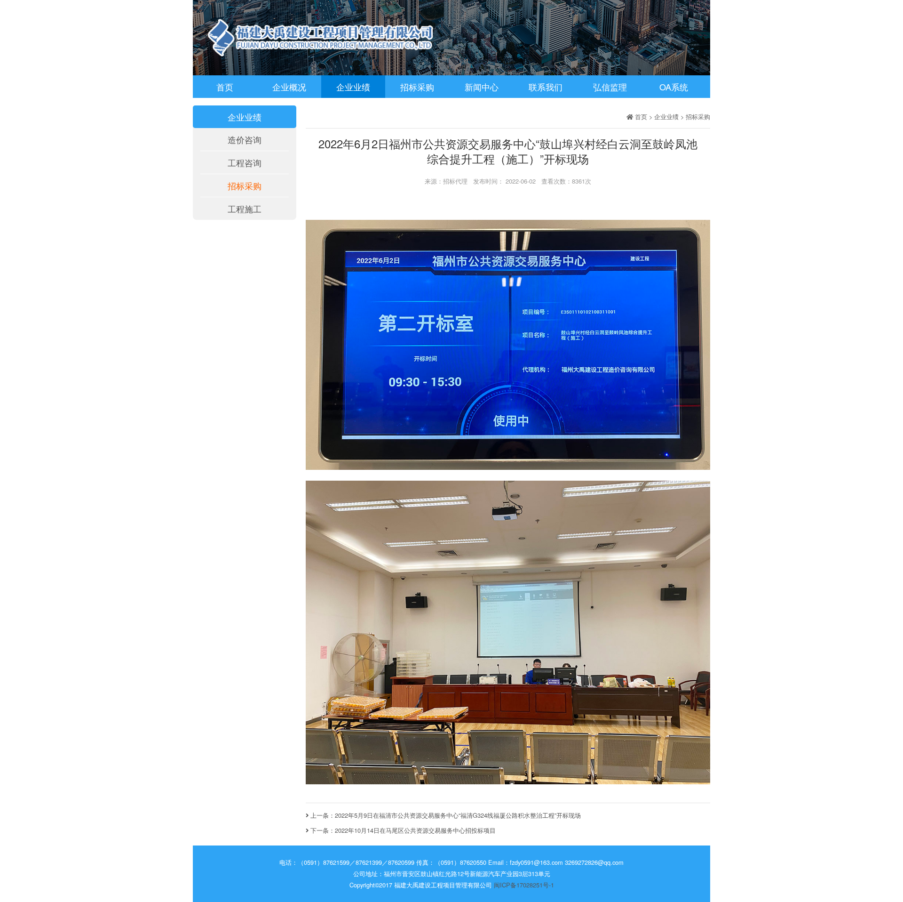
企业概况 (289, 87)
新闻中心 (482, 87)
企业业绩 (353, 87)
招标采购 (417, 87)
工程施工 (244, 208)
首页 (224, 87)
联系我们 (545, 87)
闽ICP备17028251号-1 (524, 884)
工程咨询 (244, 162)
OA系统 (673, 87)
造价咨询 (244, 139)
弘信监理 (610, 87)
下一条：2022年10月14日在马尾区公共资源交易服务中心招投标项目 (402, 830)
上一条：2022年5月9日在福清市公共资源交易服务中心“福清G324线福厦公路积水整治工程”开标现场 (445, 815)
